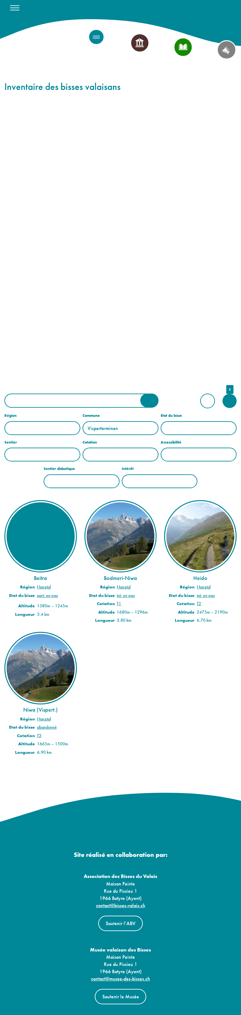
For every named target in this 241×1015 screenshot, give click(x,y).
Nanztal (44, 587)
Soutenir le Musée (120, 996)
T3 (39, 735)
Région (10, 415)
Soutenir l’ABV (121, 923)
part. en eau (47, 595)
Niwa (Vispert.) (40, 710)
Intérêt (128, 468)
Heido (200, 578)
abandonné (47, 727)
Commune (91, 415)
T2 (199, 603)
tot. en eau (126, 595)
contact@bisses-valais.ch (120, 905)
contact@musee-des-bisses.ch (120, 978)
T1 (119, 603)
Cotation (90, 442)
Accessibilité (171, 442)
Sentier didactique (59, 468)
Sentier (10, 442)
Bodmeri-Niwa (120, 578)
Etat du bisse (171, 415)
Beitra (40, 578)
